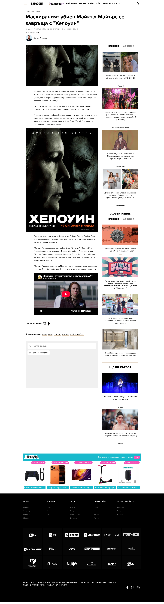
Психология (75, 514)
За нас (26, 583)
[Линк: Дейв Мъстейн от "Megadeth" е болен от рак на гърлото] (120, 391)
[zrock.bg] (131, 562)
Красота (51, 501)
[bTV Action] (91, 535)
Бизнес (96, 514)
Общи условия (43, 583)
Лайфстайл (94, 3)
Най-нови (113, 46)
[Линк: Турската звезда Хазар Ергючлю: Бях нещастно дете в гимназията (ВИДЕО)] (120, 427)
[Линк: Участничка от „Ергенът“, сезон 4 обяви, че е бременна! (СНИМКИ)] (120, 70)
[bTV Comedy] (52, 535)
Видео (82, 3)
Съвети (26, 507)
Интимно (73, 518)
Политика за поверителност (65, 583)
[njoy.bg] (72, 562)
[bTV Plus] (52, 548)
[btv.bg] (32, 535)
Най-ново (71, 3)
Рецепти (120, 507)
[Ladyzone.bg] (40, 3)
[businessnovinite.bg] (111, 548)
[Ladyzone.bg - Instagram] (44, 323)
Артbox (38, 11)
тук (137, 457)
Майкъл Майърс (77, 334)
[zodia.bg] (131, 548)
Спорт (72, 511)
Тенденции (27, 511)
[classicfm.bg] (91, 562)
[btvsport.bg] (91, 548)
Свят (95, 511)
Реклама (50, 585)
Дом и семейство (126, 501)
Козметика (51, 511)
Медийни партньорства (34, 585)
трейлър (57, 334)
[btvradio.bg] (52, 562)
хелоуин (65, 334)
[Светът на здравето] (32, 562)
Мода (26, 501)
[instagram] (132, 588)
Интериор (121, 514)
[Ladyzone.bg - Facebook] (48, 329)
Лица (96, 507)
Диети (72, 507)
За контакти (61, 585)
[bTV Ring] (131, 535)
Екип (33, 583)
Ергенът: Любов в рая (120, 127)
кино (50, 334)
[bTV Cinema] (72, 535)
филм (44, 334)
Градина (120, 511)
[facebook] (127, 588)
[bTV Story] (111, 535)
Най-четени (128, 46)
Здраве (73, 501)
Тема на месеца (111, 3)
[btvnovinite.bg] (32, 548)
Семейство (120, 166)
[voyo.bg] (72, 548)
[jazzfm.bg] (111, 562)
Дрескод (26, 514)
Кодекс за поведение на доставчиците (98, 583)
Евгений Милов (40, 38)
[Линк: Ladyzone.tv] (56, 3)
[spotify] (138, 588)
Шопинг (26, 518)
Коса (48, 514)
